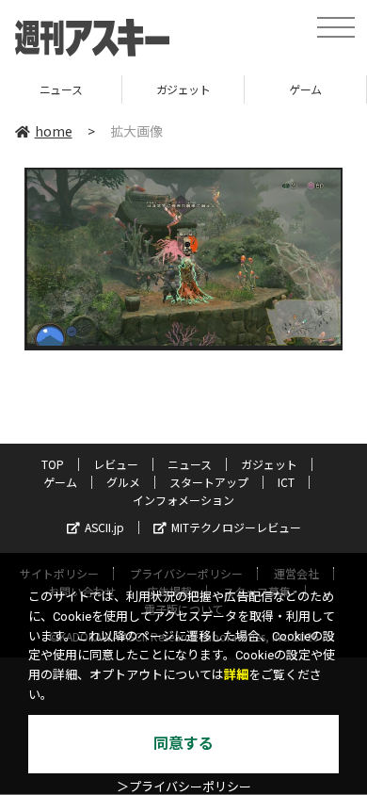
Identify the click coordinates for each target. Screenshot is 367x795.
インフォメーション (183, 500)
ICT (286, 482)
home (53, 131)
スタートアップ (208, 482)
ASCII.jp (104, 527)
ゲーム (305, 89)
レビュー (115, 464)
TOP (52, 464)
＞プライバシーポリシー (184, 787)
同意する (183, 744)
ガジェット (183, 89)
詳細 (236, 675)
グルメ (123, 482)
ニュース (61, 89)
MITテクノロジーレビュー (236, 527)
